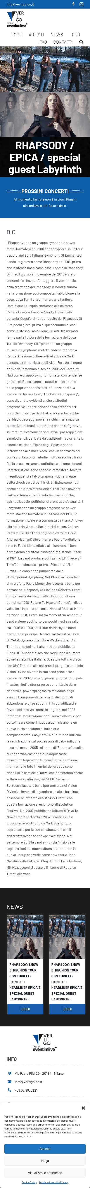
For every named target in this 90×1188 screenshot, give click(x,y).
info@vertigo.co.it (20, 4)
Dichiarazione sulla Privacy (53, 1182)
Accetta (45, 1149)
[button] (83, 1108)
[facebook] (73, 4)
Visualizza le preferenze (45, 1173)
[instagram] (81, 4)
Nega (45, 1161)
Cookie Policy (29, 1182)
